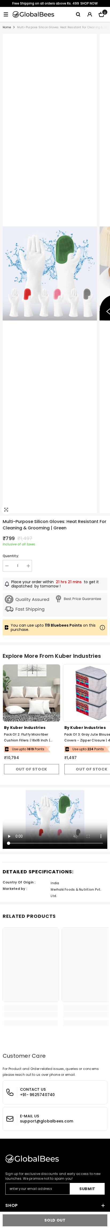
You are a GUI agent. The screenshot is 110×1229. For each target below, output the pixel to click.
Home (7, 27)
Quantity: (11, 556)
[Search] (78, 14)
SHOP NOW (89, 3)
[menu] (6, 14)
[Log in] (90, 14)
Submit (87, 1188)
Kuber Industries (27, 727)
